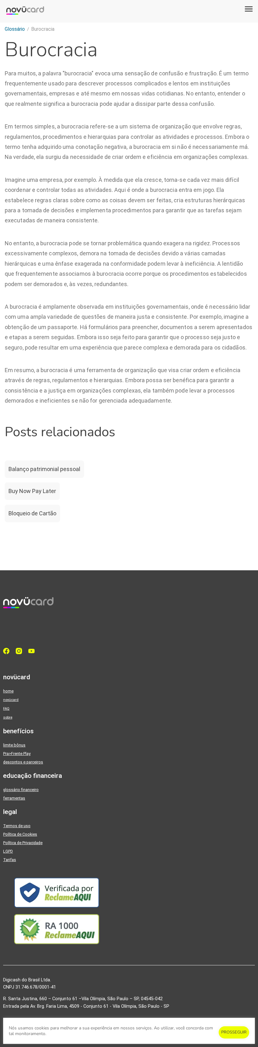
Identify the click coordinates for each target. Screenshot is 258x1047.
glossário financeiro (21, 789)
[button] (248, 9)
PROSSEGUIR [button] (234, 1032)
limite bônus (14, 745)
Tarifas (9, 859)
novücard (11, 699)
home (8, 691)
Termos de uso (17, 825)
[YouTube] (33, 651)
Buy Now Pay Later (32, 491)
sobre (7, 717)
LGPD (8, 851)
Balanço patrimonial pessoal (44, 469)
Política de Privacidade (22, 842)
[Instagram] (20, 651)
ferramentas (14, 798)
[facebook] (8, 651)
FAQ (6, 708)
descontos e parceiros (23, 762)
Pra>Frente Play (17, 753)
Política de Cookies (20, 834)
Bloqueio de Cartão (32, 513)
